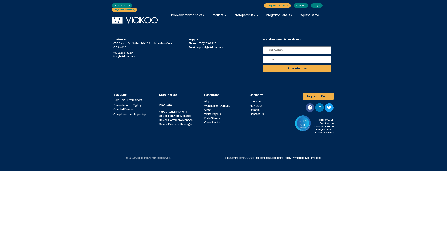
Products (217, 15)
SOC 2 (248, 157)
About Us (255, 101)
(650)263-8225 (207, 43)
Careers (255, 109)
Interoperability (244, 15)
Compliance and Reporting (129, 114)
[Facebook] (310, 107)
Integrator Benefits (279, 15)
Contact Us (257, 114)
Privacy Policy (234, 157)
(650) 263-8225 (123, 52)
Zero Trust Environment (127, 99)
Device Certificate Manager (176, 120)
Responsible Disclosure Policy (273, 157)
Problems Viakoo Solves (187, 15)
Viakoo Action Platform (173, 111)
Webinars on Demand (217, 105)
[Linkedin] (319, 107)
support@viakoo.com (210, 47)
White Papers (212, 114)
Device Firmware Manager (175, 115)
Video (207, 109)
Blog (207, 101)
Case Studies (212, 122)
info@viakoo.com (124, 56)
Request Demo (309, 15)
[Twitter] (329, 107)
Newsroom (256, 105)
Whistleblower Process (307, 157)
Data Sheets (212, 118)
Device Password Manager (175, 124)
